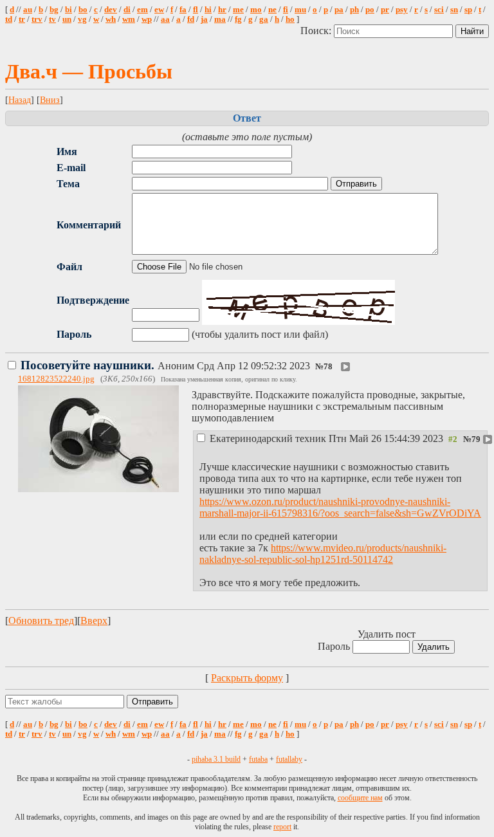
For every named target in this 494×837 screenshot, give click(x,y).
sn (454, 9)
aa (165, 19)
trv (37, 19)
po (369, 9)
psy (402, 9)
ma (220, 19)
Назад (19, 100)
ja (204, 19)
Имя (67, 151)
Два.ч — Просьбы (88, 71)
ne (272, 9)
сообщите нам (360, 797)
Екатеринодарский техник (326, 438)
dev (110, 9)
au (27, 9)
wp (147, 19)
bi (68, 9)
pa (338, 9)
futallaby (289, 759)
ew (159, 9)
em (142, 9)
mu (300, 9)
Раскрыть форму (247, 677)
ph (354, 9)
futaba (258, 759)
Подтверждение (93, 300)
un (66, 19)
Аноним (167, 365)
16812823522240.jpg (56, 378)
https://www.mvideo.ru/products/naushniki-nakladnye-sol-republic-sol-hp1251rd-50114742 (322, 553)
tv (52, 19)
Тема (68, 183)
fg (238, 19)
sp (468, 9)
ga (263, 19)
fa (183, 9)
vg (82, 19)
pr (385, 9)
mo (256, 9)
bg (54, 9)
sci (439, 9)
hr (222, 9)
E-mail (71, 167)
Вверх (93, 620)
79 (475, 439)
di (127, 9)
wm (128, 19)
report (282, 826)
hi (208, 9)
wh (110, 19)
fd (190, 19)
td (8, 19)
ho (290, 19)
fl (195, 9)
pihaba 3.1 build (216, 759)
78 (328, 366)
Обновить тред (41, 620)
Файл (69, 266)
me (238, 9)
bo (82, 9)
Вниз (50, 100)
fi (285, 9)
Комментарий (89, 224)
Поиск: (317, 30)
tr (22, 19)
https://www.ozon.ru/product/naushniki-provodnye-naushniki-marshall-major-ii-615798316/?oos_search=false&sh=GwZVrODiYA (340, 507)
